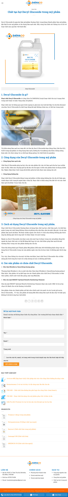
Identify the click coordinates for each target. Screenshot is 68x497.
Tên (5, 333)
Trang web (7, 349)
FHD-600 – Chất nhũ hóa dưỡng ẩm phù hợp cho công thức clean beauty (32, 390)
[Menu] (2, 3)
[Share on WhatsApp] (26, 301)
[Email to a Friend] (35, 301)
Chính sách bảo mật (27, 490)
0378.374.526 (12, 477)
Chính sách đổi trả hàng (12, 490)
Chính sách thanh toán (26, 492)
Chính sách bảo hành (42, 492)
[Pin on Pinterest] (38, 301)
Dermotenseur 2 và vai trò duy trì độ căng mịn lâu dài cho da (28, 384)
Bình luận (7, 317)
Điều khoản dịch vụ (41, 490)
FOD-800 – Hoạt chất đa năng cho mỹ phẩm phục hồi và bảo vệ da (29, 396)
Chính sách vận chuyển (56, 490)
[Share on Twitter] (32, 301)
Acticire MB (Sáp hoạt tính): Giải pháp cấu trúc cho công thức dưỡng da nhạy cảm (35, 378)
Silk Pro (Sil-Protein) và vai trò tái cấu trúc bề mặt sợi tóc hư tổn (29, 402)
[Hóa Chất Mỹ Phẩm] (34, 3)
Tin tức (34, 9)
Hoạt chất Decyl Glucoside (11, 98)
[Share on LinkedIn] (42, 301)
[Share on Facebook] (29, 301)
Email (6, 341)
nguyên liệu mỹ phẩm (22, 22)
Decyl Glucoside (10, 165)
